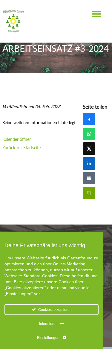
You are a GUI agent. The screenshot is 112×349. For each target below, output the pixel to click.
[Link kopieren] (89, 193)
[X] (89, 148)
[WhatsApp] (89, 134)
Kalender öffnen (17, 139)
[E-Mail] (89, 178)
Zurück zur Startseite (21, 147)
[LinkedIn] (89, 163)
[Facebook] (89, 119)
